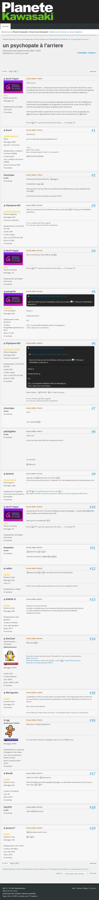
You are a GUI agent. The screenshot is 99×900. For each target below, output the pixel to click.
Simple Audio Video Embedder (12, 893)
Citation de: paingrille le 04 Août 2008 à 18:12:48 (47, 348)
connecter (63, 32)
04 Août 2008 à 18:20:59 (34, 343)
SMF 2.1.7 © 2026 (8, 888)
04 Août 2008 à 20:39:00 (34, 638)
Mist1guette (12, 692)
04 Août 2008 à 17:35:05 (34, 79)
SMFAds (5, 891)
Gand (8, 130)
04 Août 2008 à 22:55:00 (34, 828)
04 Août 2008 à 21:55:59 (34, 720)
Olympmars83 (13, 205)
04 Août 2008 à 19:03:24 (34, 408)
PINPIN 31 (11, 599)
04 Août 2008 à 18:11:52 (34, 251)
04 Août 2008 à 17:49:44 (34, 130)
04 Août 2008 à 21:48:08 (34, 692)
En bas (4, 71)
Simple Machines (20, 888)
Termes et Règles (82, 888)
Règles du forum (32, 658)
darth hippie (12, 78)
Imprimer (93, 72)
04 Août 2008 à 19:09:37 (34, 431)
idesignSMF (32, 893)
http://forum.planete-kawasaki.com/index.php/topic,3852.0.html (64, 493)
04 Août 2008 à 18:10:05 (34, 205)
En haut (5, 863)
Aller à (59, 873)
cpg (7, 720)
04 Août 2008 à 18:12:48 (34, 291)
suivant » (92, 53)
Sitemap (24, 893)
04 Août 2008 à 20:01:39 (34, 547)
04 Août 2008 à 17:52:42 (34, 175)
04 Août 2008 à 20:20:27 (34, 599)
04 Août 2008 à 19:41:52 (34, 474)
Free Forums (13, 891)
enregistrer (78, 32)
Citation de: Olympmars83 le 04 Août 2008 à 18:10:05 (48, 296)
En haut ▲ (92, 888)
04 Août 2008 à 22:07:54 (34, 773)
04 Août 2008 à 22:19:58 (34, 807)
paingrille (11, 291)
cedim (9, 568)
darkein (10, 473)
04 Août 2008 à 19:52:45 (34, 507)
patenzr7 (10, 828)
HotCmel (10, 638)
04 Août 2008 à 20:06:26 (34, 568)
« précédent (82, 53)
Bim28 (9, 773)
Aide (73, 888)
